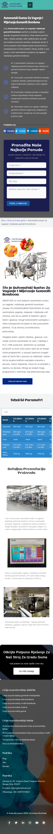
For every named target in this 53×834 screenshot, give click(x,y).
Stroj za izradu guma (16, 220)
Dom (3, 220)
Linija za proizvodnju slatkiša (18, 690)
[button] (9, 131)
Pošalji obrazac (18, 203)
